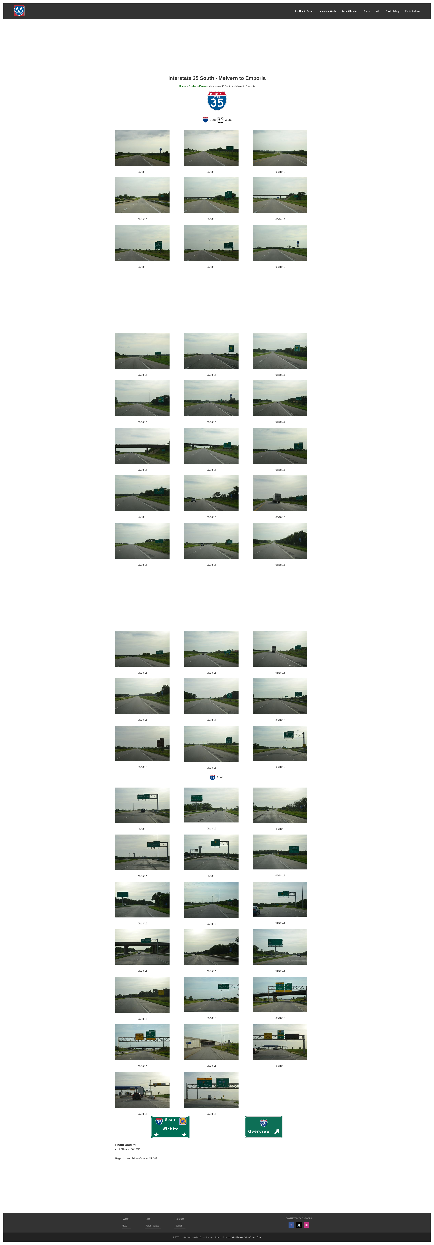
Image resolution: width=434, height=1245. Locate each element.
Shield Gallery (392, 11)
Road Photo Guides (304, 11)
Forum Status (152, 1225)
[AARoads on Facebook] (291, 1225)
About (126, 1218)
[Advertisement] (217, 48)
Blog (148, 1218)
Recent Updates (350, 11)
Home (182, 86)
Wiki (378, 11)
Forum (367, 11)
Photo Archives (412, 11)
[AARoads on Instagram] (306, 1225)
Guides (192, 86)
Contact (180, 1218)
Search (179, 1225)
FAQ (125, 1225)
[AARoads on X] (298, 1225)
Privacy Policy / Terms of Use (249, 1237)
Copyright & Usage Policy (225, 1237)
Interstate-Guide (328, 11)
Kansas (203, 86)
